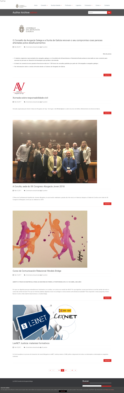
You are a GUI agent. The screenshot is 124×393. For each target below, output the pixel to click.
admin (33, 12)
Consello (43, 5)
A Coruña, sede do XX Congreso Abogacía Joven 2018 (39, 186)
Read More (107, 75)
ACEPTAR (63, 391)
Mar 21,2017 (18, 190)
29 (59, 370)
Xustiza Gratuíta (55, 5)
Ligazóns (78, 5)
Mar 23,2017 (18, 102)
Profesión (68, 5)
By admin (44, 47)
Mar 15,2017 (18, 275)
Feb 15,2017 (18, 347)
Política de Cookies (109, 389)
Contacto (107, 5)
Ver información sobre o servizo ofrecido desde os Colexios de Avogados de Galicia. (39, 66)
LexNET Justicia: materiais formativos (31, 343)
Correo (98, 5)
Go (109, 12)
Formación (88, 5)
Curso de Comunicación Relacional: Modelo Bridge (37, 271)
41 (72, 370)
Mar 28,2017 (18, 47)
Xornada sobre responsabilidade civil (30, 98)
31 (66, 370)
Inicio (35, 5)
